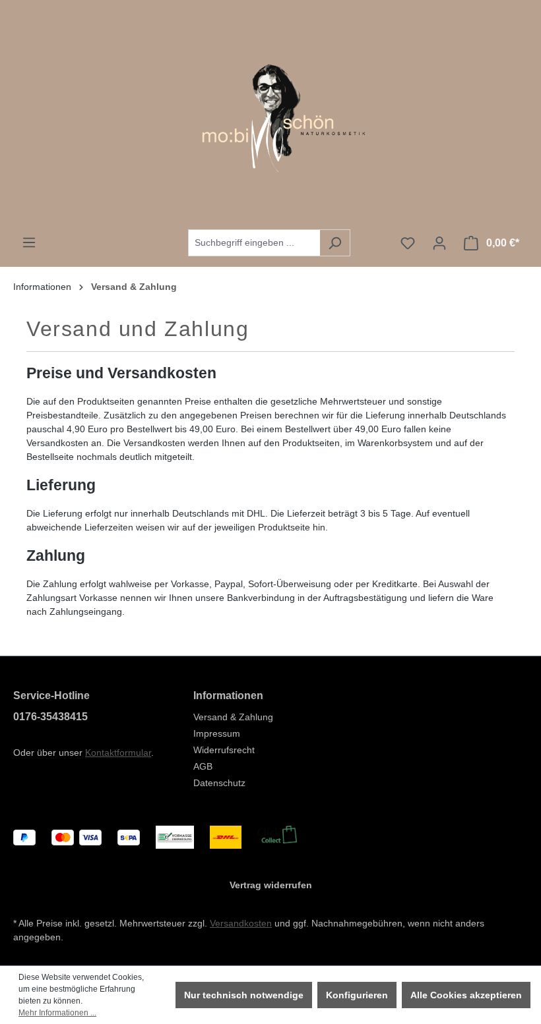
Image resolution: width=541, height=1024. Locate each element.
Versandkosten (241, 923)
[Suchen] (334, 242)
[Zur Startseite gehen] (270, 114)
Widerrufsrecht (224, 750)
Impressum (216, 733)
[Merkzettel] (408, 243)
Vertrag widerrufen (271, 885)
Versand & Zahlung (233, 717)
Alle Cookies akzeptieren (466, 995)
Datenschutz (219, 783)
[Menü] (29, 242)
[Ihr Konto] (439, 243)
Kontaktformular (118, 752)
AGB (202, 766)
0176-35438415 (50, 716)
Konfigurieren (357, 995)
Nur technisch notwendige (243, 995)
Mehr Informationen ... (57, 1012)
